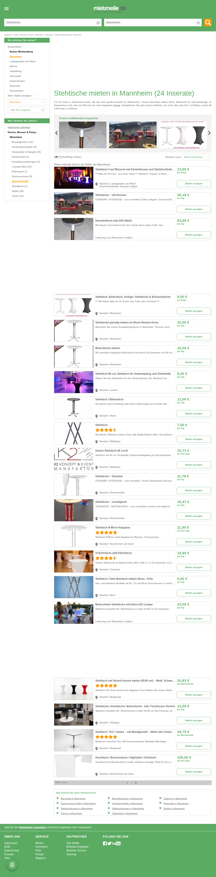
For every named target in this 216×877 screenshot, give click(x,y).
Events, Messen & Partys (22, 132)
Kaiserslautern (17, 81)
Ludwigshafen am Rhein (23, 61)
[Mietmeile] (110, 9)
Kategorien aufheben (19, 127)
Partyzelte (176, 803)
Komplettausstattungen (26, 162)
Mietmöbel (16, 137)
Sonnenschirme (22, 176)
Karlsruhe (15, 86)
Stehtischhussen (77, 808)
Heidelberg (15, 71)
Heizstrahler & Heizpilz (26, 152)
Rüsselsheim (16, 91)
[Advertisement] (134, 65)
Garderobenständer (24, 147)
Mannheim (16, 56)
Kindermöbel (20, 157)
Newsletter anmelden (32, 827)
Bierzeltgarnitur (22, 142)
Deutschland (14, 47)
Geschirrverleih (127, 803)
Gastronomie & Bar (78, 803)
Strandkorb (19, 186)
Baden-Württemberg (21, 51)
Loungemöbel (22, 166)
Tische (18, 196)
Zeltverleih (125, 813)
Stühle (18, 191)
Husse (117, 105)
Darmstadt (15, 76)
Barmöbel (73, 798)
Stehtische (20, 181)
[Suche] (208, 22)
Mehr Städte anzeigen (19, 95)
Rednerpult (19, 171)
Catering (175, 798)
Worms (13, 66)
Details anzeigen (193, 183)
